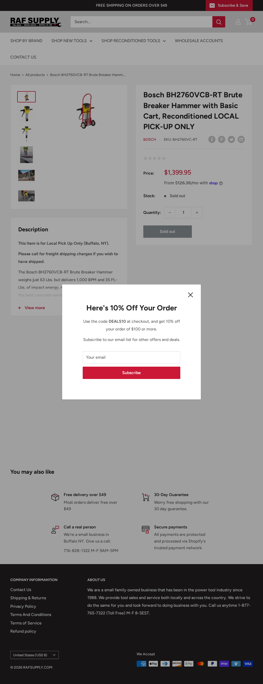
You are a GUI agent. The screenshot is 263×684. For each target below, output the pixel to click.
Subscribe (131, 372)
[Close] (190, 294)
